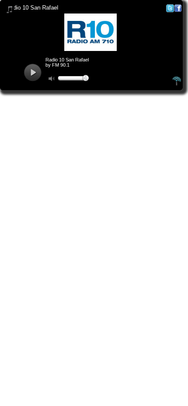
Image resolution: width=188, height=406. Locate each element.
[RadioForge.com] (176, 84)
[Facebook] (178, 10)
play (33, 72)
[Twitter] (170, 10)
